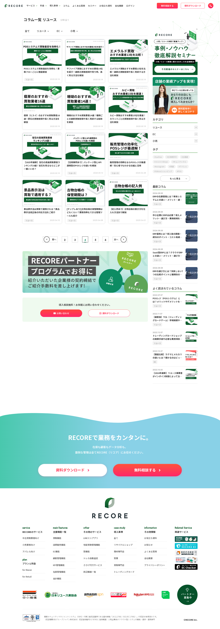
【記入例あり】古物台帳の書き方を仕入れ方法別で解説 (127, 210)
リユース (41, 31)
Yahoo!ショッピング (163, 171)
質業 (116, 558)
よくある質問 (78, 5)
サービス (30, 5)
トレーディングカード (124, 571)
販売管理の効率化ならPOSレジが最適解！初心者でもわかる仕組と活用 (128, 164)
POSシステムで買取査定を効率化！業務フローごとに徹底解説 (42, 70)
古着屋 (185, 157)
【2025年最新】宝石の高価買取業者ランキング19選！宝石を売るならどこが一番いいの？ (42, 165)
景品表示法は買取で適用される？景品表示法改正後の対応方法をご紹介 (41, 210)
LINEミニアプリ (90, 538)
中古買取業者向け (30, 538)
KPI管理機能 (59, 565)
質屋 (172, 166)
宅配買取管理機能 (91, 544)
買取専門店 (119, 565)
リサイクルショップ (123, 544)
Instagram (159, 166)
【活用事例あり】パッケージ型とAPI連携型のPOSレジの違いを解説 (84, 164)
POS (180, 171)
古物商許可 (172, 157)
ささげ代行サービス (92, 565)
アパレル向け (28, 551)
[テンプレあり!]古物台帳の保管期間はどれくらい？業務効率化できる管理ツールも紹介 (85, 212)
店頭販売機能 (59, 544)
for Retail (27, 576)
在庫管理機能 (59, 571)
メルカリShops (161, 161)
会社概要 (119, 5)
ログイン (130, 5)
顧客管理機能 (59, 558)
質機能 (86, 551)
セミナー (92, 5)
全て (27, 31)
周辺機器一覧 (89, 571)
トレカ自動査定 (90, 558)
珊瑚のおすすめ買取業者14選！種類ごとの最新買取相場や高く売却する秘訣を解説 (85, 119)
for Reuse (27, 569)
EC (58, 31)
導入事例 (54, 5)
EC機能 (56, 551)
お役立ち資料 (105, 5)
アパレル (183, 166)
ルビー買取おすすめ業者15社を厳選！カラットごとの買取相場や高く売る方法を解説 (128, 119)
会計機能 (57, 578)
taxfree (158, 157)
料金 (42, 5)
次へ (116, 239)
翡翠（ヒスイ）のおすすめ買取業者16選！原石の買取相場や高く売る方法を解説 (42, 119)
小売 (72, 31)
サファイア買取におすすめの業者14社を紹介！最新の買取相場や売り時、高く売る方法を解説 (85, 72)
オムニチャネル (180, 161)
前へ (54, 239)
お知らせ (148, 544)
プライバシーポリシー (154, 565)
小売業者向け (28, 544)
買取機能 (57, 538)
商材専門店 (119, 551)
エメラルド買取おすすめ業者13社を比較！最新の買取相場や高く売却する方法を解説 (128, 72)
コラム (66, 5)
